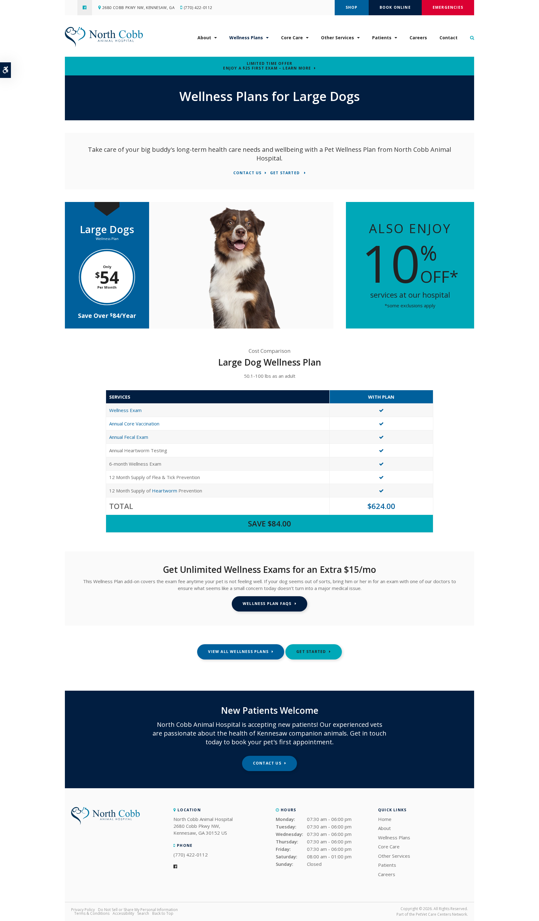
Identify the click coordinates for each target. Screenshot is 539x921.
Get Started (285, 173)
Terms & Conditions (91, 913)
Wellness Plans (246, 38)
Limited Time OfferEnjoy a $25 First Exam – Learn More (267, 66)
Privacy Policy (83, 909)
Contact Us (247, 173)
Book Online (395, 7)
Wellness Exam (125, 410)
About (204, 38)
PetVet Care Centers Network (441, 914)
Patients (381, 38)
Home (384, 819)
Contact (448, 38)
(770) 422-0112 (198, 7)
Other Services (337, 38)
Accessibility (123, 913)
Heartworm (164, 490)
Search (143, 913)
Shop (352, 7)
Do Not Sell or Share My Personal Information (138, 909)
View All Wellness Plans (238, 651)
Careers (418, 38)
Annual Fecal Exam (128, 437)
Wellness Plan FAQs (267, 603)
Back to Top (162, 913)
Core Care (292, 38)
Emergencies (448, 7)
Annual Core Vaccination (134, 423)
